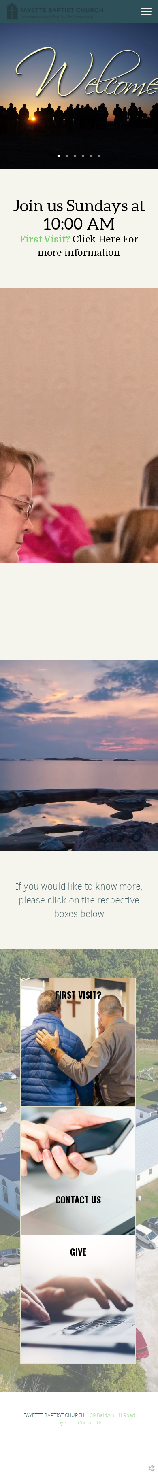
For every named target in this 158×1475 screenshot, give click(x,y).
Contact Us (90, 1422)
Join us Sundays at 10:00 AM (79, 215)
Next (139, 96)
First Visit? (44, 239)
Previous (19, 96)
